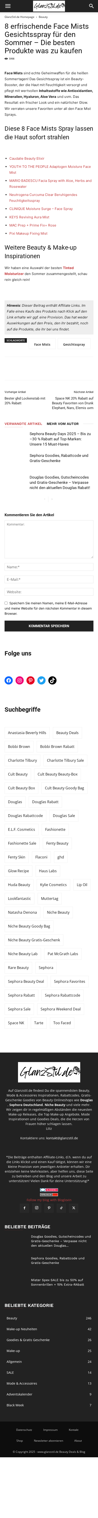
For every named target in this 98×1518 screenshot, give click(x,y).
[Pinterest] (41, 368)
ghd (60, 857)
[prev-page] (44, 499)
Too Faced (62, 1022)
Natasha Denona (22, 912)
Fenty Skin (16, 857)
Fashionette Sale (22, 843)
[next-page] (52, 499)
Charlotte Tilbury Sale (65, 760)
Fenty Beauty (57, 843)
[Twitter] (26, 368)
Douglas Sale (64, 815)
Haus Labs (48, 870)
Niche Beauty (58, 912)
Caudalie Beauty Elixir (27, 158)
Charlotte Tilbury (22, 760)
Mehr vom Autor (63, 424)
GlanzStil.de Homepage (19, 17)
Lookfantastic (19, 898)
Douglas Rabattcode (25, 815)
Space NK (16, 1022)
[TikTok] (61, 1208)
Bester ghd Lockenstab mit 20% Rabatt (25, 400)
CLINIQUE (41, 209)
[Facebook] (11, 368)
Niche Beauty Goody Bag (29, 926)
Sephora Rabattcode (62, 995)
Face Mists (42, 344)
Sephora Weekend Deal (61, 1009)
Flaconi (41, 857)
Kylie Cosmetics (53, 884)
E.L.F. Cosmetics (21, 829)
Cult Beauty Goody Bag (64, 788)
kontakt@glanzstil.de (62, 1138)
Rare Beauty (18, 967)
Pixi (28, 233)
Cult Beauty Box (21, 788)
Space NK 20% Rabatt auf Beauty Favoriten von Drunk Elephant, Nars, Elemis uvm (72, 403)
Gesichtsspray (74, 344)
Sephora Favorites (69, 981)
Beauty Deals (67, 732)
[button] (7, 6)
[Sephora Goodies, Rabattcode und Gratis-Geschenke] (16, 461)
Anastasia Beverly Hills (27, 732)
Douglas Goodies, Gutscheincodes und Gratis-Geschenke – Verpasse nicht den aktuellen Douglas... (61, 1241)
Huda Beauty (19, 884)
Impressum (50, 1430)
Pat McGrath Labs (63, 953)
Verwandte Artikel (23, 424)
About (78, 1441)
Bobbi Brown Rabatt (57, 746)
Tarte (38, 1022)
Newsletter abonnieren (48, 1441)
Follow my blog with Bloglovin (49, 1200)
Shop (19, 1441)
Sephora (46, 967)
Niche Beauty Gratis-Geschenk (34, 939)
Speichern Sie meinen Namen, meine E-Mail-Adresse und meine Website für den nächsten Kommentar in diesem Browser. (48, 608)
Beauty (43, 17)
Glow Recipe (18, 870)
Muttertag (49, 898)
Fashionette (55, 829)
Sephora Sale (19, 1009)
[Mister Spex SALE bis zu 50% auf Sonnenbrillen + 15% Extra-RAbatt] (16, 1286)
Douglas (15, 801)
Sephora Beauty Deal (26, 981)
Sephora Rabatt (21, 995)
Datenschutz (24, 1430)
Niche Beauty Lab (23, 953)
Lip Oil (82, 884)
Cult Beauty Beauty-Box (57, 774)
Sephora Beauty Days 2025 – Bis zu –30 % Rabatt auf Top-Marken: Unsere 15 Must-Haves (60, 438)
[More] (57, 368)
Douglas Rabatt (45, 801)
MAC (32, 225)
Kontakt (73, 1430)
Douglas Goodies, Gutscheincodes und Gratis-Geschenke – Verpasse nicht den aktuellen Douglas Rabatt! (60, 482)
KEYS (29, 217)
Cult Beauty (18, 774)
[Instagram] (36, 1207)
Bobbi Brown (19, 746)
